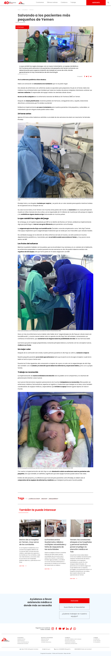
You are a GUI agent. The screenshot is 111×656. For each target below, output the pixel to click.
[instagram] (52, 628)
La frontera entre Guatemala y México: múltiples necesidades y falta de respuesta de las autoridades (55, 544)
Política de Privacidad (57, 653)
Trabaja (73, 2)
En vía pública (96, 642)
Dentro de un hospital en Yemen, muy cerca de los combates (29, 542)
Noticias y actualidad (47, 637)
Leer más (21, 566)
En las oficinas (96, 640)
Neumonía (44, 498)
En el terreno (96, 639)
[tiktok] (71, 628)
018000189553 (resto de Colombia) (83, 649)
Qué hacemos (21, 640)
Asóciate (74, 601)
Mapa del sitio (67, 653)
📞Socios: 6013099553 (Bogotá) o (62, 649)
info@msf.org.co (46, 649)
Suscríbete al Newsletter (74, 607)
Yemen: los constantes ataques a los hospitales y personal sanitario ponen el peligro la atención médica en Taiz (81, 545)
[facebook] (56, 628)
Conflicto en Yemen (34, 498)
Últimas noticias (52, 2)
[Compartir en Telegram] (90, 76)
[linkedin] (67, 628)
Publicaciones (44, 640)
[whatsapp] (74, 628)
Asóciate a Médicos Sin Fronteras (73, 639)
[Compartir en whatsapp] (88, 76)
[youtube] (60, 628)
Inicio (19, 9)
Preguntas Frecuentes (45, 653)
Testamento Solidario (70, 642)
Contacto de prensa (46, 642)
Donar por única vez (70, 640)
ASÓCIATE (96, 3)
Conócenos (40, 2)
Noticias (31, 9)
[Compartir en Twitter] (86, 76)
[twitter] (63, 628)
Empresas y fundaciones (71, 643)
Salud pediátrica (53, 498)
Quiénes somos (21, 639)
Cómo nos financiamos (23, 642)
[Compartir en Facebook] (84, 76)
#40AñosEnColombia (22, 643)
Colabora (64, 2)
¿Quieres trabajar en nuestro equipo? (74, 615)
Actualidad (25, 9)
